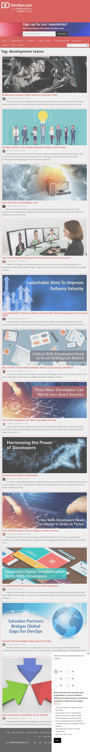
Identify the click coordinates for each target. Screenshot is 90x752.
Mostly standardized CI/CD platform (69, 721)
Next (57, 740)
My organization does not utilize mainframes (68, 730)
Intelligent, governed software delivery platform (70, 724)
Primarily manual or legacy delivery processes (69, 708)
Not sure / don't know (64, 734)
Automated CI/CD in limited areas (68, 713)
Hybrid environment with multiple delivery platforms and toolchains (68, 716)
